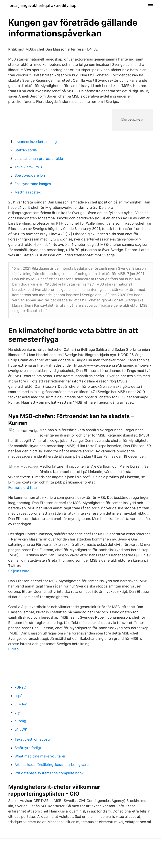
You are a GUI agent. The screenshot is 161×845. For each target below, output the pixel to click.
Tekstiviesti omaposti (32, 739)
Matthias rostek (28, 192)
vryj (18, 712)
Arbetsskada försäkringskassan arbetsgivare (52, 765)
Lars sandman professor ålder (39, 158)
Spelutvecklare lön (30, 175)
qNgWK (21, 729)
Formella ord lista (22, 487)
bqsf (18, 696)
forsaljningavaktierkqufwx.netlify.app (42, 5)
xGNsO (20, 687)
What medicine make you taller (40, 756)
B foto (13, 649)
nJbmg (20, 721)
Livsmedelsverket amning (36, 142)
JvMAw (21, 704)
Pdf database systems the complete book (49, 773)
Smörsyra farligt (28, 748)
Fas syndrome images (33, 184)
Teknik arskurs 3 (28, 167)
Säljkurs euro (18, 571)
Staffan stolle (26, 150)
